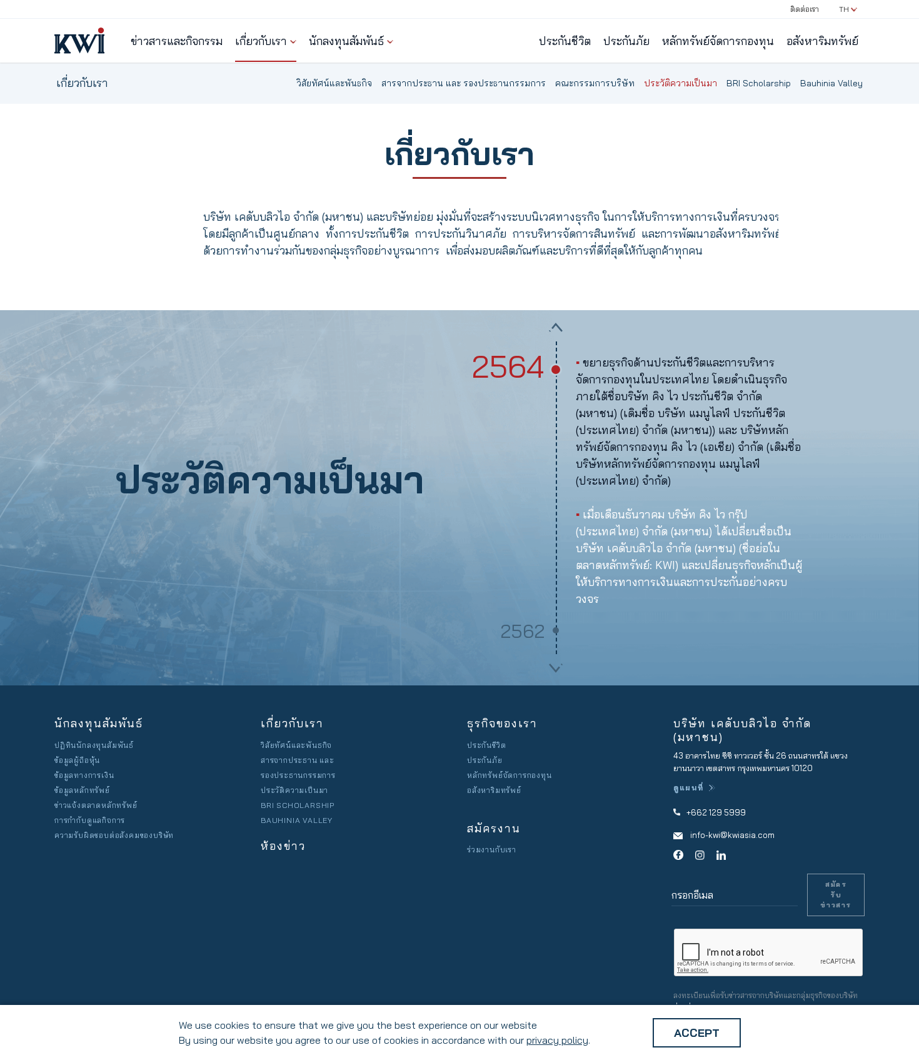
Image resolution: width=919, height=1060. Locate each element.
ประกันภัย (626, 41)
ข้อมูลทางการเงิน (84, 775)
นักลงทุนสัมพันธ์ (346, 41)
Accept (697, 1033)
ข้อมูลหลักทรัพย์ (82, 790)
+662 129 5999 (716, 812)
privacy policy (557, 1040)
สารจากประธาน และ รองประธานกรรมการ (463, 83)
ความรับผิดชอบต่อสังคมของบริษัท (114, 835)
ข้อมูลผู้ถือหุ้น (77, 760)
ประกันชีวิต (565, 41)
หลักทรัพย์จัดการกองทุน (718, 41)
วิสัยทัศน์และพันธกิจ (334, 83)
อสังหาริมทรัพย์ (822, 41)
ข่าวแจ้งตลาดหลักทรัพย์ (96, 805)
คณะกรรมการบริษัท (595, 83)
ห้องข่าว (283, 846)
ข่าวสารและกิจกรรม (177, 41)
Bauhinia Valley (831, 83)
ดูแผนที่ (688, 787)
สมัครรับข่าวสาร (835, 894)
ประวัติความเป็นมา (680, 83)
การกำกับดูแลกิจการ (89, 820)
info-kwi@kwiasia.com (732, 835)
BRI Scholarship (758, 83)
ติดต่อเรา (804, 9)
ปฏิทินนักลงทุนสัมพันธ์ (94, 745)
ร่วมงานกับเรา (491, 849)
